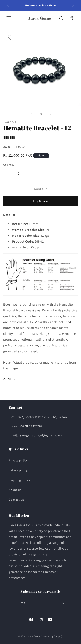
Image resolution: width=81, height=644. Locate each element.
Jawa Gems (33, 636)
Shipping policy (19, 480)
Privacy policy (18, 460)
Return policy (18, 470)
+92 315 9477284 (30, 426)
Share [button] (12, 379)
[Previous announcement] (8, 5)
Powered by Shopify (52, 636)
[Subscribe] (62, 603)
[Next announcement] (73, 5)
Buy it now (40, 201)
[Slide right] (50, 114)
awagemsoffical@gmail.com (41, 435)
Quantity (8, 165)
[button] (8, 18)
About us (15, 490)
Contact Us (16, 500)
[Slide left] (31, 114)
